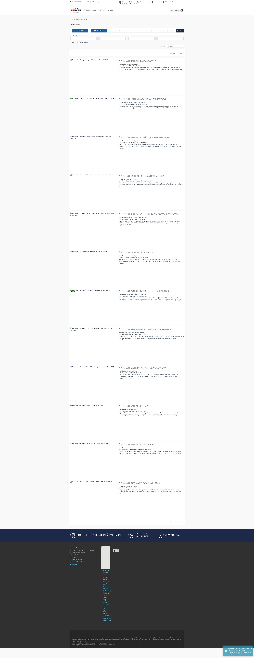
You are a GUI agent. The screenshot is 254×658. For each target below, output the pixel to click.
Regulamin (80, 643)
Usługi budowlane (105, 575)
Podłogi (104, 586)
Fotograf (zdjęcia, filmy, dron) (105, 598)
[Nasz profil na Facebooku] (114, 550)
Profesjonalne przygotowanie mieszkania (107, 592)
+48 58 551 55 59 (142, 536)
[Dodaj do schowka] (120, 60)
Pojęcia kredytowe (105, 614)
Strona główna (90, 10)
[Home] (76, 10)
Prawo (104, 611)
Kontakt (74, 565)
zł (84, 2)
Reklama (105, 588)
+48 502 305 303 (77, 559)
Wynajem (111, 10)
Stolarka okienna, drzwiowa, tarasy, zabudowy (105, 581)
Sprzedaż (101, 10)
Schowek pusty (175, 10)
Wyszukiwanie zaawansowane (79, 42)
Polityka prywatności (90, 643)
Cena (130, 36)
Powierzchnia (74, 36)
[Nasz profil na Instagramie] (117, 550)
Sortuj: (163, 46)
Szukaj (179, 31)
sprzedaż (79, 31)
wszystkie (98, 31)
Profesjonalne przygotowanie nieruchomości (107, 618)
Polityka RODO (102, 643)
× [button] (251, 648)
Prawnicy (105, 572)
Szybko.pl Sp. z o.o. (93, 645)
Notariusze (105, 570)
